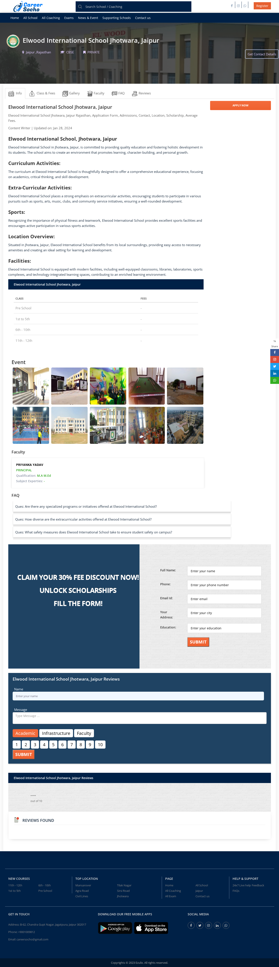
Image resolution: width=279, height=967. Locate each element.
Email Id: (166, 598)
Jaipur (199, 891)
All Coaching (51, 18)
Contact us (143, 18)
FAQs (236, 891)
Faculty (84, 733)
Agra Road (82, 891)
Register (262, 6)
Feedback (258, 885)
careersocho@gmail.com (32, 939)
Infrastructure (56, 733)
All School (30, 18)
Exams (69, 18)
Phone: (165, 584)
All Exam (170, 896)
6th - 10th (44, 885)
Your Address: (166, 614)
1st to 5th (14, 891)
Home (14, 18)
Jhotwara (123, 896)
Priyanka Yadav (29, 465)
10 (100, 744)
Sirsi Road (123, 891)
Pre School (45, 891)
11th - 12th (15, 885)
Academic (25, 733)
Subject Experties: (30, 481)
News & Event (88, 18)
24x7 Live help (242, 885)
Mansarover (83, 885)
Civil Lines (81, 896)
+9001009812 (26, 932)
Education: (168, 627)
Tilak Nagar (124, 885)
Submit (198, 642)
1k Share (274, 343)
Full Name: (168, 570)
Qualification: (33, 475)
